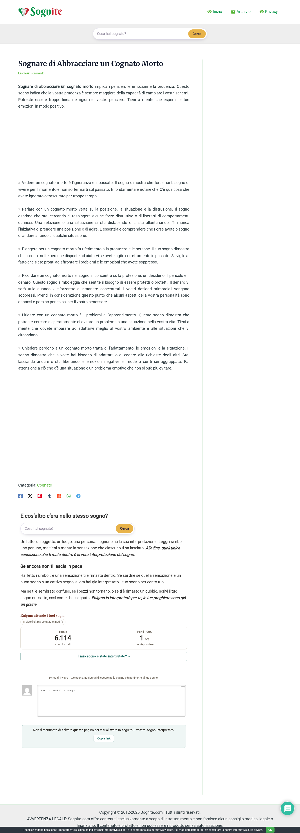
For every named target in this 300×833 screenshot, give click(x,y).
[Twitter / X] (30, 495)
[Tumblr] (49, 495)
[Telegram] (78, 495)
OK (270, 829)
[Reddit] (59, 495)
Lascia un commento (31, 73)
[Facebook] (20, 495)
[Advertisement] (103, 146)
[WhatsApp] (69, 495)
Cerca (197, 34)
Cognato (44, 485)
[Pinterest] (40, 495)
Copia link (103, 738)
